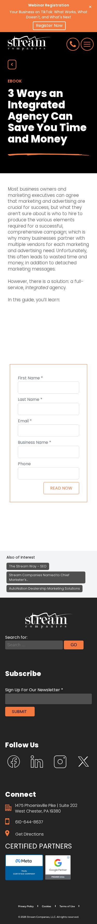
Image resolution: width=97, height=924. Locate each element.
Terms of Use (67, 906)
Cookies (46, 906)
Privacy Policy (26, 906)
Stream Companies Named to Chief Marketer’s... (39, 577)
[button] (49, 25)
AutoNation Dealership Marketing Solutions (44, 588)
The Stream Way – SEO (28, 566)
